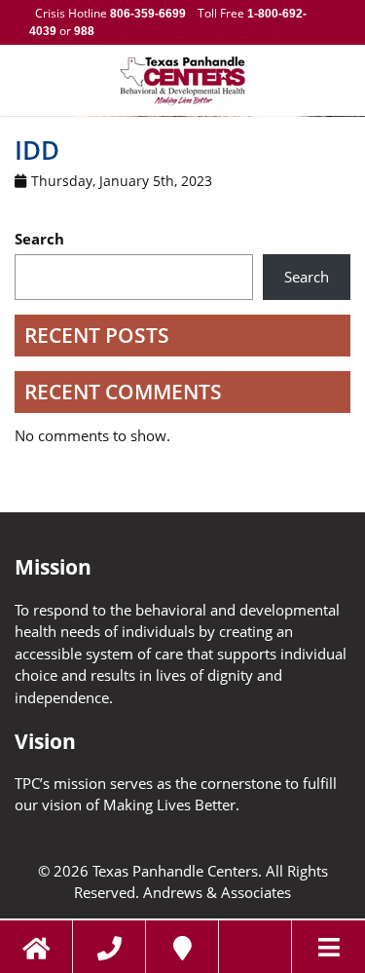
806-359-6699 (148, 13)
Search (39, 238)
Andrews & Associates (217, 892)
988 (82, 31)
